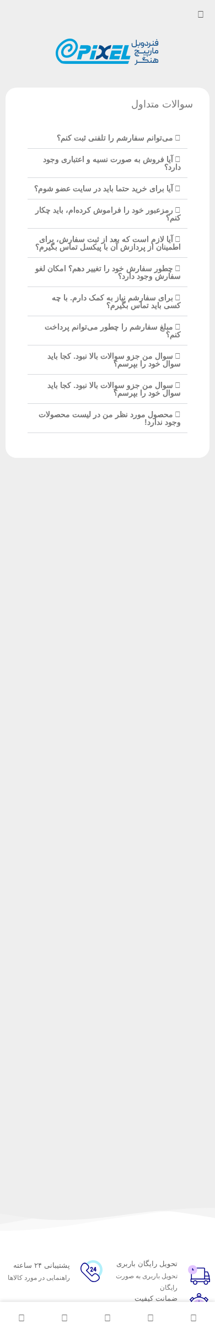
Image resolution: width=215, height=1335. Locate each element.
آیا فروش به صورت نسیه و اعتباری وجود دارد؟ (112, 163)
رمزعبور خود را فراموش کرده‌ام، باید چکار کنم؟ (108, 214)
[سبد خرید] (64, 1318)
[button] (107, 138)
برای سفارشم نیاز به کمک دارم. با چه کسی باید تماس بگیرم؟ (116, 301)
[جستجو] (150, 1318)
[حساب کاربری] (21, 1318)
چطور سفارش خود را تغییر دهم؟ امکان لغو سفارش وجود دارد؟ (108, 272)
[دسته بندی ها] (107, 1318)
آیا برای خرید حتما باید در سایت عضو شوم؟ (103, 188)
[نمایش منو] (200, 15)
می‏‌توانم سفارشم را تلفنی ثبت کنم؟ (115, 137)
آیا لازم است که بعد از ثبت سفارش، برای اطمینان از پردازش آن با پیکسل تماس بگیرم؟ (108, 243)
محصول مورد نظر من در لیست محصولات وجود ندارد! (110, 418)
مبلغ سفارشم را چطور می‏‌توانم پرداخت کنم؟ (113, 330)
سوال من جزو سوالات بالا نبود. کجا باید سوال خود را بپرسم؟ (114, 360)
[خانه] (193, 1318)
